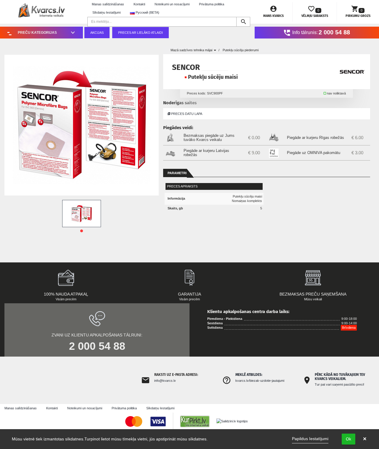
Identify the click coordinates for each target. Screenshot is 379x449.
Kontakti (139, 4)
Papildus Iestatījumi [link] (310, 438)
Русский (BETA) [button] (147, 12)
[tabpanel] (81, 213)
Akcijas (97, 32)
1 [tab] (81, 231)
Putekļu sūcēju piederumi (240, 50)
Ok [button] (348, 439)
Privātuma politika (211, 4)
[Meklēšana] (243, 22)
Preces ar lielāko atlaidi (140, 32)
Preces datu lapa (186, 114)
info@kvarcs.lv (165, 380)
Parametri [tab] (177, 173)
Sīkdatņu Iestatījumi (106, 12)
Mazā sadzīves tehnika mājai (192, 50)
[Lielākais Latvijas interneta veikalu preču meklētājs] (198, 421)
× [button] (365, 439)
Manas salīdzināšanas (108, 4)
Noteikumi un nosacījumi (172, 4)
